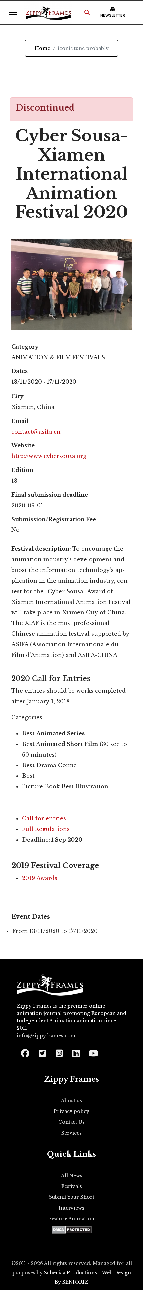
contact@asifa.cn (36, 431)
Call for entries (44, 818)
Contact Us (71, 1122)
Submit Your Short (71, 1197)
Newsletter (112, 15)
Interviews (71, 1208)
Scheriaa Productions (70, 1273)
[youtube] (93, 1051)
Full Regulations (46, 829)
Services (71, 1133)
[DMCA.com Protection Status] (72, 1230)
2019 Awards (39, 878)
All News (71, 1176)
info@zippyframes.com (46, 1036)
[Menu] (13, 12)
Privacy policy (71, 1111)
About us (71, 1101)
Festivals (71, 1186)
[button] (87, 12)
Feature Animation (71, 1219)
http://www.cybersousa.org (48, 456)
